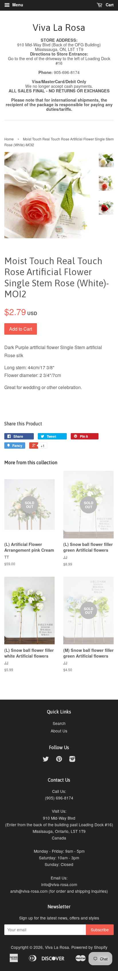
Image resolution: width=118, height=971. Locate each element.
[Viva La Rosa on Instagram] (72, 760)
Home (9, 138)
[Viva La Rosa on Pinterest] (59, 760)
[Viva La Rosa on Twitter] (46, 760)
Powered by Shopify (89, 947)
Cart (109, 4)
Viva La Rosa (59, 27)
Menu (17, 4)
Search (59, 723)
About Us (59, 731)
